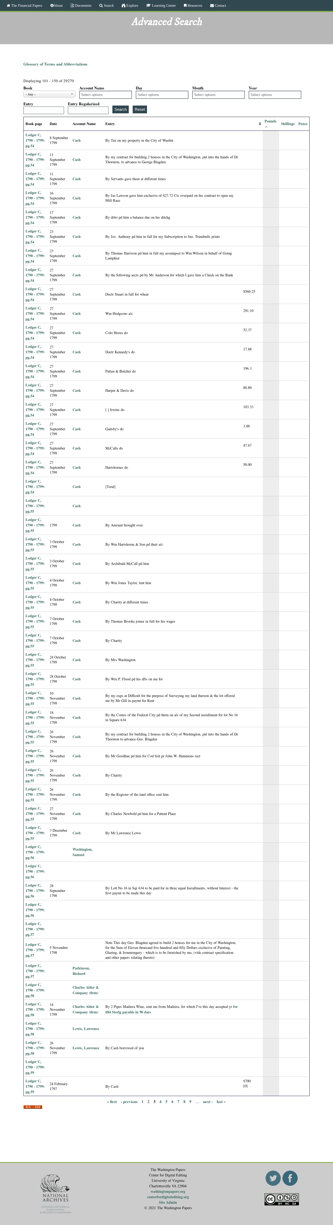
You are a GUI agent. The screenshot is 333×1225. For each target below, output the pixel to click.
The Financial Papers (26, 5)
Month (197, 88)
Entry (28, 104)
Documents (82, 5)
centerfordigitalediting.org (168, 1197)
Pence (303, 123)
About (58, 5)
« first (112, 1101)
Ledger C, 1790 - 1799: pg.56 (35, 852)
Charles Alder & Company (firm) (86, 990)
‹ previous (129, 1101)
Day (139, 88)
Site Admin (168, 1202)
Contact (220, 5)
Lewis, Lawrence (86, 1028)
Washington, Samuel (83, 851)
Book (27, 88)
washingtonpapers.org (168, 1191)
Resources (194, 5)
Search (108, 5)
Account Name (91, 88)
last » (221, 1101)
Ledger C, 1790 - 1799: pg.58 (35, 990)
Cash (77, 140)
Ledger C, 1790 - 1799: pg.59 (35, 1067)
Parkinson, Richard (81, 970)
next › (208, 1101)
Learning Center (163, 5)
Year (253, 88)
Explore (131, 5)
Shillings (288, 123)
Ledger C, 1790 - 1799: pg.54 (35, 140)
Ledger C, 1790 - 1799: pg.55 (35, 506)
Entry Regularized (83, 104)
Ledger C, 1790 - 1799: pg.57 (35, 929)
